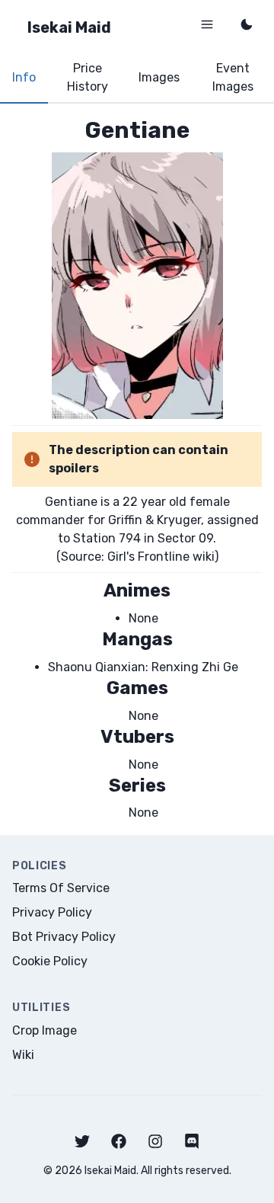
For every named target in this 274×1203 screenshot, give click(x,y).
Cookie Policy (50, 961)
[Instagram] (155, 1141)
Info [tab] (24, 77)
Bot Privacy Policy (64, 936)
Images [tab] (159, 77)
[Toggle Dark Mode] (246, 24)
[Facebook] (119, 1141)
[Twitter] (82, 1141)
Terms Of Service (61, 888)
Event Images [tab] (232, 77)
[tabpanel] (137, 469)
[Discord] (192, 1141)
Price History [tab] (87, 77)
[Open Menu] (207, 24)
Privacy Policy (52, 912)
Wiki (23, 1055)
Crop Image (44, 1030)
